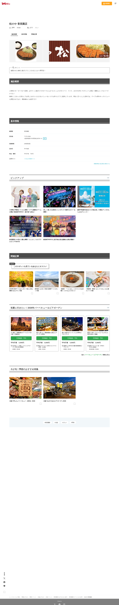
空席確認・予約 (21, 338)
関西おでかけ (25, 597)
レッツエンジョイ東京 (14, 597)
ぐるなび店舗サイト (29, 159)
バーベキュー (89, 355)
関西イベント (33, 597)
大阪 (56, 422)
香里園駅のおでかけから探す (60, 597)
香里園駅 (47, 422)
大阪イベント (49, 597)
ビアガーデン (98, 355)
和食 (73, 422)
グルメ (65, 422)
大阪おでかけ (41, 597)
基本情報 (15, 120)
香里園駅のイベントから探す (76, 597)
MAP (45, 138)
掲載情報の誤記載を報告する (102, 163)
